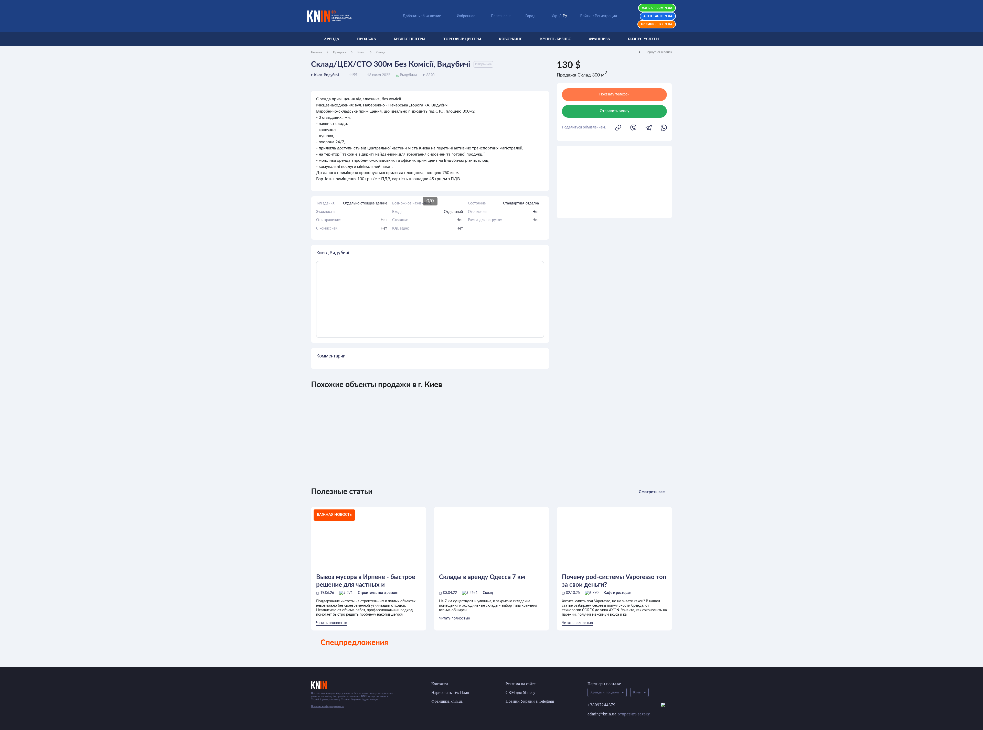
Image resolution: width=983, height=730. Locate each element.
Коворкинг (510, 39)
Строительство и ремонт (378, 593)
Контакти (439, 684)
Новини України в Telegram (530, 701)
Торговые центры (462, 39)
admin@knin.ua (618, 714)
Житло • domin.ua (657, 8)
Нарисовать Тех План (450, 692)
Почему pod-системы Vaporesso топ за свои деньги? (614, 581)
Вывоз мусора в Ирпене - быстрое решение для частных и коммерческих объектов (365, 581)
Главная (316, 52)
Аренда (331, 39)
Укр (554, 16)
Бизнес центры (409, 39)
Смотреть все (652, 492)
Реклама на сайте (521, 684)
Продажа (366, 39)
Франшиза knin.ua (447, 701)
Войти (585, 16)
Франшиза (599, 39)
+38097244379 (601, 704)
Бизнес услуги (643, 39)
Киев (361, 52)
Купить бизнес (555, 39)
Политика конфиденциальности (327, 706)
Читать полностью (331, 623)
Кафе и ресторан (617, 593)
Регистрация (606, 16)
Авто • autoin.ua (657, 16)
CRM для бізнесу (520, 692)
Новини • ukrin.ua (656, 24)
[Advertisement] (614, 182)
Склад (380, 52)
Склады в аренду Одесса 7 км (482, 577)
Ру (565, 16)
